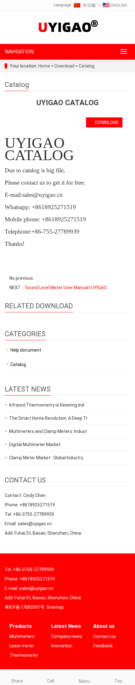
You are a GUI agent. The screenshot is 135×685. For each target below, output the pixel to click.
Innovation (61, 645)
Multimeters (22, 636)
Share (17, 680)
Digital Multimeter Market (35, 444)
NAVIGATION (19, 52)
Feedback (103, 645)
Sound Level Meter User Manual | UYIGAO (66, 287)
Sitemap (55, 607)
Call (50, 680)
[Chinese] (85, 5)
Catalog (86, 65)
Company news (66, 636)
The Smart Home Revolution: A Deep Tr (48, 418)
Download (65, 65)
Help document (25, 350)
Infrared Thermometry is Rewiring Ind (46, 404)
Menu (84, 681)
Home (44, 65)
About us (104, 626)
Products (20, 626)
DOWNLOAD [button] (106, 122)
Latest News (66, 626)
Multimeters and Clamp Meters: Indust (48, 431)
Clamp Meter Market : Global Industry (46, 457)
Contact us (104, 636)
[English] (115, 5)
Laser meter (21, 645)
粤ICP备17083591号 (25, 607)
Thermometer (23, 655)
